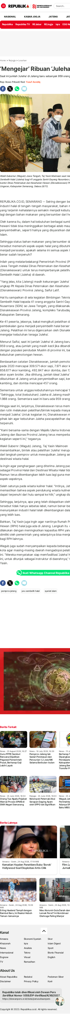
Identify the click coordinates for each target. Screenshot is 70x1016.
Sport (50, 948)
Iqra (26, 943)
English (51, 957)
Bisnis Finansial (55, 952)
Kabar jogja (32, 16)
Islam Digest (54, 943)
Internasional (6, 952)
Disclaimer (5, 981)
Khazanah (5, 943)
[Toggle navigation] (3, 5)
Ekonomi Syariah (32, 938)
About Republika (8, 976)
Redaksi (28, 976)
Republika (7, 24)
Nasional (10, 16)
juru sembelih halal (31, 591)
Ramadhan (29, 961)
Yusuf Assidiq (33, 82)
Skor (50, 938)
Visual (27, 957)
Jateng (53, 16)
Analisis (28, 948)
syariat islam (50, 591)
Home (3, 60)
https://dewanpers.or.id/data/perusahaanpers (26, 998)
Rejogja (12, 60)
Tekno (27, 952)
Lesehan (22, 60)
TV (1, 961)
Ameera (4, 938)
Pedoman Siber (55, 976)
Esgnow (4, 957)
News (3, 948)
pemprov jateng (8, 591)
